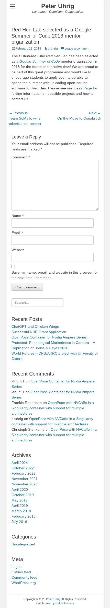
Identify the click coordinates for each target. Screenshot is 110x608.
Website (18, 250)
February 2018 (24, 516)
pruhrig (53, 48)
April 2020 (20, 489)
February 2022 (24, 473)
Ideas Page (82, 88)
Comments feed (24, 577)
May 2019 (20, 500)
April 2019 (20, 506)
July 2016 (19, 522)
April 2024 (20, 463)
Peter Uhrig (57, 6)
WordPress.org (24, 583)
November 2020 (25, 484)
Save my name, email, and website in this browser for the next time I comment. (55, 275)
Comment (21, 157)
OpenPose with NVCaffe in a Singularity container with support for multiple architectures (53, 408)
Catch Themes (65, 603)
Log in (16, 567)
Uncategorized (23, 544)
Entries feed (21, 572)
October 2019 (23, 495)
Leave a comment (76, 48)
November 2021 (25, 479)
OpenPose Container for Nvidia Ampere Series (49, 337)
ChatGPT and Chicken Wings (35, 326)
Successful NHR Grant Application (39, 332)
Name (18, 216)
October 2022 (23, 468)
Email (17, 233)
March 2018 (21, 511)
